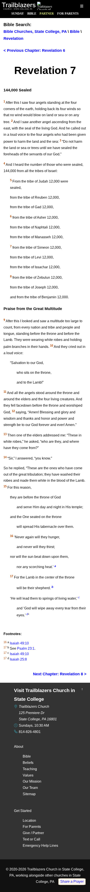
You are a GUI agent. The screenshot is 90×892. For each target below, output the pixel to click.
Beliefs (28, 763)
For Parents (68, 13)
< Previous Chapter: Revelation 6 (34, 50)
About (18, 746)
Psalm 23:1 (26, 649)
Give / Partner (33, 833)
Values (28, 775)
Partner (47, 13)
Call (37, 839)
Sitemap (29, 794)
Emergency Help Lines (40, 845)
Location (29, 820)
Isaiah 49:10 (19, 643)
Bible (31, 13)
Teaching (30, 769)
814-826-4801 (30, 732)
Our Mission (32, 781)
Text (26, 839)
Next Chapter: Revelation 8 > (60, 674)
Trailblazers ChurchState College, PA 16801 (38, 713)
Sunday (17, 13)
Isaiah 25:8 (18, 659)
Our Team (30, 788)
